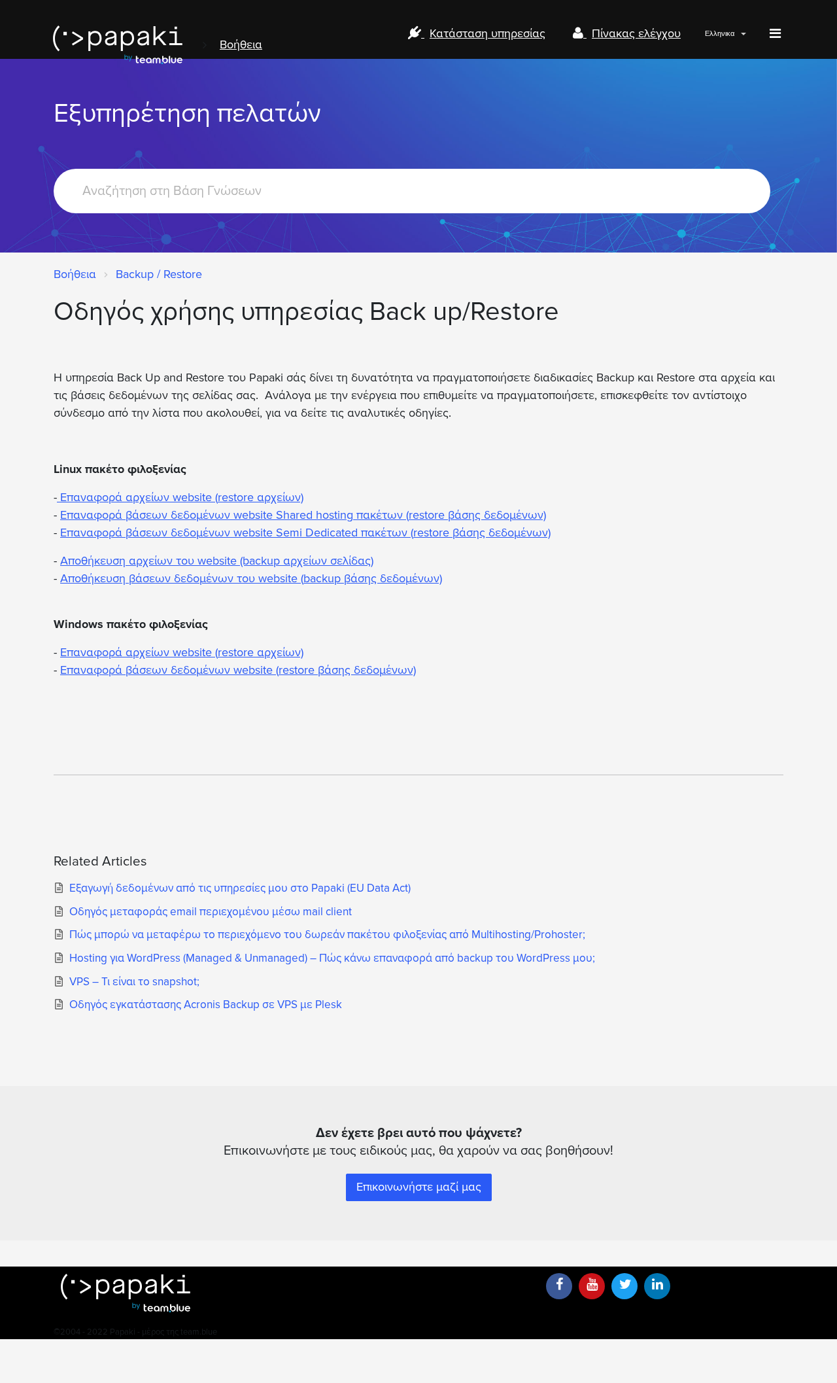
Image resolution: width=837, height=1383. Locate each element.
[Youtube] (592, 1286)
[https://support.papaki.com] (294, 1293)
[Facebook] (559, 1286)
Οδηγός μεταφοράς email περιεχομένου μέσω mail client (210, 912)
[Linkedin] (657, 1286)
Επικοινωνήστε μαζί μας (418, 1187)
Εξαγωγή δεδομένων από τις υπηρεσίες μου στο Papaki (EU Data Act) (240, 888)
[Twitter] (624, 1286)
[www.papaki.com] (118, 44)
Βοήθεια (241, 44)
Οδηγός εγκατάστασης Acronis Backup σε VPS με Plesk (205, 1004)
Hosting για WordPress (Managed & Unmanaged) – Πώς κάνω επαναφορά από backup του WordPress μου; (332, 958)
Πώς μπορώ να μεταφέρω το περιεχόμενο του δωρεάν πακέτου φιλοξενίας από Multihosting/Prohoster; (327, 934)
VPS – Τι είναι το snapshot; (134, 982)
